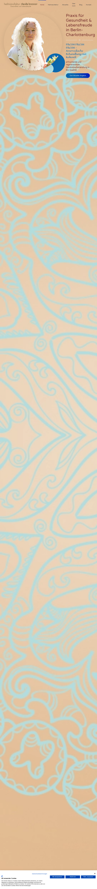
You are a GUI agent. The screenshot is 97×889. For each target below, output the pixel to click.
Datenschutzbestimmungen (39, 873)
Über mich (73, 5)
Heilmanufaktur (53, 5)
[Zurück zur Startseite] (21, 4)
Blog (80, 5)
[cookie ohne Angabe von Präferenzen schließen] (95, 873)
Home (42, 5)
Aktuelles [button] (65, 5)
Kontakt (88, 5)
